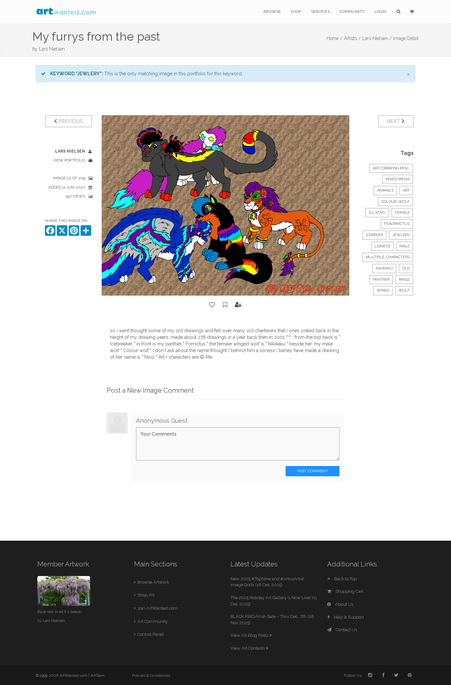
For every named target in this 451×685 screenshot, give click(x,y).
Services (320, 11)
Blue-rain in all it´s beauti (59, 611)
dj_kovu (377, 212)
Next (394, 121)
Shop (296, 11)
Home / (335, 38)
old (406, 268)
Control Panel (150, 634)
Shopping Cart (349, 591)
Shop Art (146, 595)
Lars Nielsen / (377, 38)
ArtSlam (97, 675)
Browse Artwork (153, 582)
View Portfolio (69, 160)
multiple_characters (388, 257)
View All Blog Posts (249, 635)
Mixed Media (398, 179)
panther (381, 279)
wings (383, 290)
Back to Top (345, 578)
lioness (382, 246)
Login (380, 11)
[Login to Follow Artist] (238, 305)
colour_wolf (395, 201)
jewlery (401, 235)
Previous (70, 121)
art (406, 190)
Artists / (352, 38)
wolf (404, 290)
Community (352, 11)
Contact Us (346, 629)
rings (404, 279)
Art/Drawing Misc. (391, 168)
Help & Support (348, 617)
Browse (272, 11)
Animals (385, 190)
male (404, 246)
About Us (343, 604)
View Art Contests (248, 648)
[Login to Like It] (212, 305)
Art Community (152, 621)
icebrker (374, 235)
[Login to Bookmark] (225, 305)
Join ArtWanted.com (157, 608)
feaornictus (397, 224)
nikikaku (384, 268)
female (402, 212)
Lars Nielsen (52, 49)
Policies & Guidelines (151, 675)
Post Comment (312, 471)
